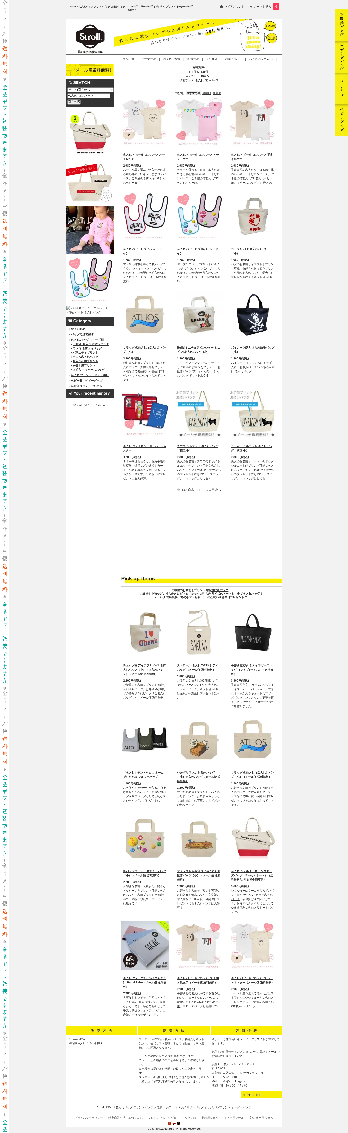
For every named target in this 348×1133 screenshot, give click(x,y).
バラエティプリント (85, 352)
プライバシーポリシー (89, 1118)
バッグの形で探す (82, 334)
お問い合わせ (233, 59)
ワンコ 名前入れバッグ (87, 348)
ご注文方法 (149, 59)
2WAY (189, 685)
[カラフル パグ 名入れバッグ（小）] (253, 216)
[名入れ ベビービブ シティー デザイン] (145, 216)
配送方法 (193, 59)
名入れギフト (265, 800)
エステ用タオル (234, 1118)
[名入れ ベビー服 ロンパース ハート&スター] (145, 122)
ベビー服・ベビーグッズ (86, 380)
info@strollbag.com (234, 1081)
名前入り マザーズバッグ (89, 370)
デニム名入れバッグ (85, 357)
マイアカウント (234, 7)
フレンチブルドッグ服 (162, 1118)
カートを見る (263, 7)
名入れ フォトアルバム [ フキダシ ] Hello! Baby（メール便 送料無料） (144, 982)
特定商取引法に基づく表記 (125, 1118)
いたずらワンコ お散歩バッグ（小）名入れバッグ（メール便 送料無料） (198, 776)
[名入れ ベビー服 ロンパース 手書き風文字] (253, 122)
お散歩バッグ (219, 590)
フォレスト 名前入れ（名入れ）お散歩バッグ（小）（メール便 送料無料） (198, 875)
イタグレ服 (189, 1118)
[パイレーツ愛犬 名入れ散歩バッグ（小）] (253, 315)
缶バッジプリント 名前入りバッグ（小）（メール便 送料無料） (144, 873)
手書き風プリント (84, 365)
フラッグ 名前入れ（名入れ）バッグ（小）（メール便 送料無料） (252, 774)
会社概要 (212, 59)
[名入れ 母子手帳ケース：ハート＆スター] (145, 413)
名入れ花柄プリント (85, 361)
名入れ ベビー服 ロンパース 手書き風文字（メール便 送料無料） (198, 980)
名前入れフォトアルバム (86, 386)
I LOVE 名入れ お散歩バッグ (91, 344)
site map (102, 405)
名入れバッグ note (261, 59)
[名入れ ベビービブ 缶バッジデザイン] (199, 216)
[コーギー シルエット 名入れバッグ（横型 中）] (253, 413)
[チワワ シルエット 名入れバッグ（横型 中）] (199, 413)
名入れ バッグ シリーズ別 (87, 340)
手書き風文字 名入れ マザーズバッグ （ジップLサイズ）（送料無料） (252, 669)
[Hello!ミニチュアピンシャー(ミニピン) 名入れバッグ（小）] (199, 315)
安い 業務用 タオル (261, 1118)
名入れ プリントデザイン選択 (90, 375)
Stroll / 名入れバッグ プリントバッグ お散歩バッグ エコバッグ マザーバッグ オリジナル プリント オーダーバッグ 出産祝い (131, 8)
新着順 (217, 93)
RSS (74, 405)
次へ (218, 490)
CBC (92, 405)
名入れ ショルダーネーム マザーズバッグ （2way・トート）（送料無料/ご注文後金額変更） (252, 875)
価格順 (206, 93)
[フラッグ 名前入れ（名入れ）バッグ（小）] (145, 315)
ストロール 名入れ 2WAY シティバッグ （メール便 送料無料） (197, 667)
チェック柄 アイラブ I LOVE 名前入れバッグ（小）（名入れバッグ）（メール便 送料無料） (144, 669)
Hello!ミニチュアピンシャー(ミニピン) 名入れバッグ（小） (198, 350)
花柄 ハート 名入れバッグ (84, 312)
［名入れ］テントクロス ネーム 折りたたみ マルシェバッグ (143, 774)
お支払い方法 (171, 59)
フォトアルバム (150, 1010)
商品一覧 (128, 59)
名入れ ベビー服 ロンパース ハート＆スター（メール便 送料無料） (252, 980)
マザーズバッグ (259, 685)
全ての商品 (78, 329)
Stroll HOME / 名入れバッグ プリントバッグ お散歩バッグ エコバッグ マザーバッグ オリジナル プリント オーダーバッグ (174, 1107)
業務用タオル (210, 1118)
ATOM (83, 405)
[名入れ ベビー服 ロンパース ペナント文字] (199, 122)
